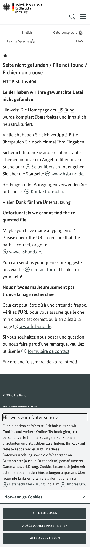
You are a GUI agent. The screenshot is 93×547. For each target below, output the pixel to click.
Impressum (76, 484)
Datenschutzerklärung (27, 484)
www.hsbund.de (67, 174)
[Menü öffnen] (83, 16)
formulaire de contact (48, 351)
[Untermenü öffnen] (72, 16)
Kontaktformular (47, 191)
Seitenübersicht (47, 166)
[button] (44, 513)
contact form (43, 269)
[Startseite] (5, 55)
